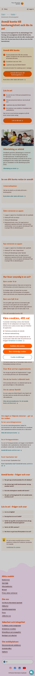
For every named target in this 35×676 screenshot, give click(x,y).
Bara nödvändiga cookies (17, 352)
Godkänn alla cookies (17, 346)
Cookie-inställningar (17, 357)
